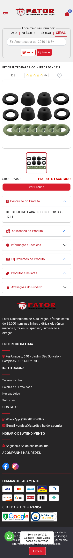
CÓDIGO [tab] (45, 33)
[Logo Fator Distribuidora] (35, 11)
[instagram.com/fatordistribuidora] (15, 466)
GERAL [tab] (61, 33)
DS (13, 75)
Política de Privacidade (17, 387)
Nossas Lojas (11, 393)
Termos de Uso (12, 380)
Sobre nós (9, 400)
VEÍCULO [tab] (28, 33)
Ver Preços (36, 187)
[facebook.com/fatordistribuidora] (5, 466)
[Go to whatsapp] (9, 536)
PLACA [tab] (12, 33)
